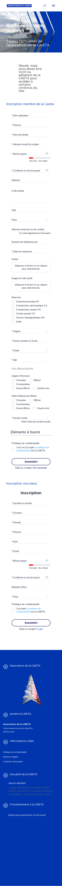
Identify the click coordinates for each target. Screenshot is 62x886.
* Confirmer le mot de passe (26, 577)
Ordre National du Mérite (24, 396)
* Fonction (17, 513)
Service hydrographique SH (30, 317)
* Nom (15, 541)
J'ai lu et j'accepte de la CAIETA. (32, 449)
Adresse (16, 180)
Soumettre (31, 461)
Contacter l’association (13, 761)
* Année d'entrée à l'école (24, 341)
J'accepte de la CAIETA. (31, 610)
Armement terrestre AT (27, 301)
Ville (14, 210)
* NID (14, 360)
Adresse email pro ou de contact (28, 229)
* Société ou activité (22, 503)
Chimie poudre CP (25, 313)
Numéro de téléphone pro (25, 242)
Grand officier (23, 388)
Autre (19, 321)
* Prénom (16, 125)
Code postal (18, 191)
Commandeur (23, 384)
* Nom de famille (20, 135)
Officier (37, 380)
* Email (15, 551)
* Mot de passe (19, 154)
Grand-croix (43, 388)
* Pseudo (16, 522)
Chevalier (21, 380)
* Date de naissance (22, 251)
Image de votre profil (22, 278)
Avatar (15, 259)
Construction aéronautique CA (31, 305)
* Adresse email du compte (25, 144)
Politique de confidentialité (25, 443)
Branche (16, 297)
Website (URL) (19, 587)
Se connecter (40, 468)
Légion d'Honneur (21, 376)
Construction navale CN (28, 309)
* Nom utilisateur (20, 115)
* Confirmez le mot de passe (26, 170)
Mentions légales (10, 756)
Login (40, 629)
